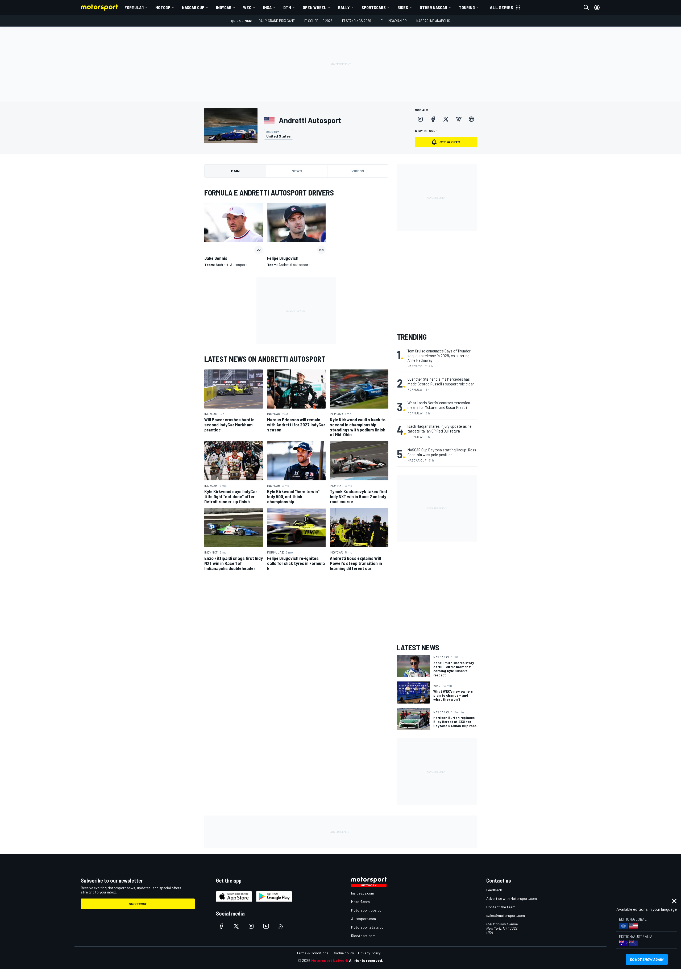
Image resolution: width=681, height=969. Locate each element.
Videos (357, 171)
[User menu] (597, 7)
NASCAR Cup (193, 7)
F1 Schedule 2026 (318, 20)
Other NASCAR (433, 7)
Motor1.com (360, 901)
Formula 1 (134, 7)
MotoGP (162, 7)
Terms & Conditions (312, 953)
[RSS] (281, 926)
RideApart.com (363, 935)
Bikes (402, 7)
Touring (467, 7)
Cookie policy (343, 953)
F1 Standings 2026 (356, 20)
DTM (287, 7)
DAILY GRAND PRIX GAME (277, 20)
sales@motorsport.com (505, 915)
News (297, 171)
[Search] (586, 7)
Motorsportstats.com (369, 927)
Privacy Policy (369, 953)
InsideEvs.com (362, 893)
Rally (344, 7)
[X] (446, 119)
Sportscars (374, 7)
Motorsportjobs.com (367, 910)
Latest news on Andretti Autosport (264, 359)
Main (235, 171)
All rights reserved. (366, 960)
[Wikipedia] (458, 119)
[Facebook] (433, 119)
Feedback (494, 890)
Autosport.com (363, 918)
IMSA (267, 7)
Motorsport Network (329, 960)
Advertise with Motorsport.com (511, 898)
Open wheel (314, 7)
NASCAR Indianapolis (433, 20)
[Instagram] (420, 119)
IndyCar (223, 7)
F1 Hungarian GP (394, 20)
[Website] (471, 119)
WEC (247, 7)
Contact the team (500, 907)
